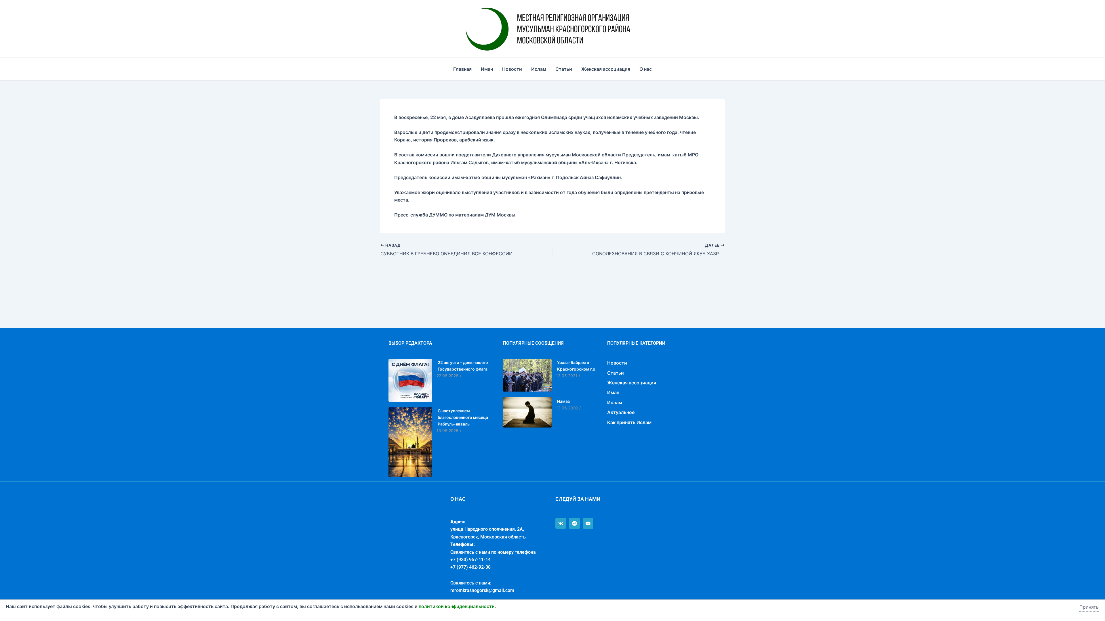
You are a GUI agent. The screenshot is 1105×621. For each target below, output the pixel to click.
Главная (462, 69)
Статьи (563, 69)
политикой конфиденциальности (457, 606)
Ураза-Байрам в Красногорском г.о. (577, 365)
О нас (645, 69)
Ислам (538, 69)
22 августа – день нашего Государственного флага (463, 365)
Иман (487, 69)
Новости (512, 69)
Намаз (563, 401)
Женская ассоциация (605, 69)
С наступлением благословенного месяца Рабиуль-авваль (463, 417)
